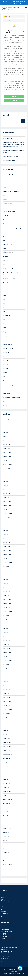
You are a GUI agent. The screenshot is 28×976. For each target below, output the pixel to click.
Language (5, 332)
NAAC (2, 897)
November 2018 (7, 791)
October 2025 (6, 460)
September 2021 (7, 660)
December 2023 (7, 550)
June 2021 (6, 673)
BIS (4, 195)
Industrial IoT (6, 315)
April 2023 (5, 583)
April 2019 (5, 775)
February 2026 (6, 444)
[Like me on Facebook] (12, 3)
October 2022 (6, 607)
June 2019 (6, 767)
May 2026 (5, 432)
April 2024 (5, 534)
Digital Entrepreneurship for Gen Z (11, 156)
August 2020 (6, 714)
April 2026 (5, 436)
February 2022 (6, 640)
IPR (4, 319)
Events (5, 287)
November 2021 (7, 652)
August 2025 (6, 469)
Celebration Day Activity (9, 211)
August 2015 (6, 869)
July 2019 (5, 763)
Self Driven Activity (8, 385)
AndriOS (5, 179)
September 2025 (7, 465)
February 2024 (6, 542)
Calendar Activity (7, 203)
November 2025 (7, 456)
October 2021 (6, 656)
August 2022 (6, 616)
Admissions (4, 911)
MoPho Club (6, 356)
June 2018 (6, 811)
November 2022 (7, 603)
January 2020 (6, 738)
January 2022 (6, 644)
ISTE (4, 323)
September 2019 (7, 754)
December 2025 (7, 452)
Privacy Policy (4, 938)
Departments (4, 910)
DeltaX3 (5, 248)
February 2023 (6, 591)
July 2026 (5, 424)
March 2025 (6, 489)
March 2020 (6, 730)
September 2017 (7, 836)
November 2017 (7, 828)
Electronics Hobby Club (9, 279)
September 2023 (7, 562)
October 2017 (6, 832)
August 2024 (6, 518)
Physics (5, 372)
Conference (6, 236)
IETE (4, 299)
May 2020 (5, 726)
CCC (4, 207)
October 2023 (6, 558)
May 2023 (5, 579)
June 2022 (6, 624)
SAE (4, 381)
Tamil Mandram (7, 393)
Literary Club (6, 336)
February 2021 (6, 689)
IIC (4, 303)
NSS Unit (5, 368)
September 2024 (7, 513)
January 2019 (6, 787)
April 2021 (5, 681)
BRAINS (5, 199)
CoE (4, 224)
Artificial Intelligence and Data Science (12, 191)
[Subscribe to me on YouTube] (18, 3)
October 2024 (6, 509)
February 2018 (6, 820)
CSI (4, 240)
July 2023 (5, 571)
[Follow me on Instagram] (16, 3)
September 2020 (7, 709)
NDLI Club (5, 364)
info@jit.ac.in (7, 1)
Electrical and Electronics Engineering (12, 268)
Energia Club (6, 283)
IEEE (4, 295)
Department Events (8, 252)
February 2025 (6, 493)
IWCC (4, 328)
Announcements (7, 183)
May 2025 (5, 481)
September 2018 (7, 799)
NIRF (2, 928)
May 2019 (5, 771)
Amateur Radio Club (8, 175)
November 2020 (7, 701)
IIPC (4, 307)
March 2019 (6, 779)
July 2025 (5, 473)
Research (3, 915)
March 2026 (6, 440)
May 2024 (5, 530)
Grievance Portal (5, 936)
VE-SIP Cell (7, 16)
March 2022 (6, 636)
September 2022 (7, 611)
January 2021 (6, 693)
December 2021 (7, 648)
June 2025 (6, 477)
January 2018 (6, 824)
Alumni (9, 3)
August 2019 (6, 758)
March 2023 (6, 587)
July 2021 (5, 669)
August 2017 (6, 840)
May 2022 (5, 628)
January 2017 (6, 852)
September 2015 (7, 865)
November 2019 (7, 746)
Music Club (6, 360)
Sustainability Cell (7, 389)
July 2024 (5, 522)
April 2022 (5, 632)
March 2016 (6, 860)
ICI (4, 291)
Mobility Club (6, 352)
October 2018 (6, 795)
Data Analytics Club (8, 244)
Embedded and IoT (8, 138)
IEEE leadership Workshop (10, 160)
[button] (14, 96)
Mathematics (6, 340)
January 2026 (6, 448)
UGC (2, 895)
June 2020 (6, 722)
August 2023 (6, 567)
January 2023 (6, 595)
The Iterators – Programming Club (11, 397)
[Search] (23, 121)
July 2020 (5, 718)
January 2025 (6, 497)
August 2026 (6, 420)
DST (2, 899)
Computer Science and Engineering (12, 228)
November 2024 (7, 505)
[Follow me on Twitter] (14, 3)
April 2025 (5, 485)
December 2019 (7, 742)
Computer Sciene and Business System (13, 232)
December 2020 (7, 697)
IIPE (4, 311)
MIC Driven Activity (8, 348)
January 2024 (6, 546)
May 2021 (5, 677)
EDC (4, 260)
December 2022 (7, 599)
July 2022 (5, 620)
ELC (4, 264)
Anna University (5, 901)
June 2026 (6, 428)
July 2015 (5, 873)
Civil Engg (5, 220)
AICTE (2, 894)
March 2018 (6, 816)
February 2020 (6, 734)
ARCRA (5, 187)
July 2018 (5, 807)
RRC (4, 376)
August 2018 (6, 803)
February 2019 (6, 783)
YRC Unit (5, 405)
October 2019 (6, 750)
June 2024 (6, 526)
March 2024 (6, 538)
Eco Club (5, 256)
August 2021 (6, 665)
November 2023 (7, 554)
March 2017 (6, 848)
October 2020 (6, 705)
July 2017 (5, 844)
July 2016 (5, 856)
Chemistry (5, 215)
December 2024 (7, 501)
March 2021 (6, 685)
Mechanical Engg (7, 344)
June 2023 (6, 575)
